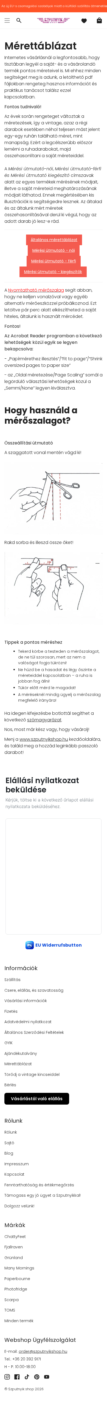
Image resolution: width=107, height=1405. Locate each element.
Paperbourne (17, 1278)
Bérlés (10, 1085)
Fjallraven (13, 1247)
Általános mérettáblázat (54, 239)
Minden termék (18, 1321)
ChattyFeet (15, 1236)
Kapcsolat (14, 1174)
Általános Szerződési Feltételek (34, 1032)
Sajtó (9, 1143)
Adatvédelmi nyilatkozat (28, 1022)
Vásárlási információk (25, 1000)
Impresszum (16, 1164)
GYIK (8, 1043)
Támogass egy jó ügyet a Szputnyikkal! (42, 1195)
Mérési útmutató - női (53, 250)
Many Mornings (19, 1268)
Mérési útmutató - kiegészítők (53, 271)
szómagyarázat (44, 720)
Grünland (13, 1257)
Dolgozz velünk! (19, 1206)
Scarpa (11, 1299)
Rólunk (10, 1132)
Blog (8, 1153)
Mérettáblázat (18, 1064)
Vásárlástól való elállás (37, 1099)
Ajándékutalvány (20, 1053)
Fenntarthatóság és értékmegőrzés (39, 1185)
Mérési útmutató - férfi (53, 261)
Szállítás (12, 979)
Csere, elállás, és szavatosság (33, 990)
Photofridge (15, 1289)
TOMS (9, 1310)
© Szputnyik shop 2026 (24, 1389)
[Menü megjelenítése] (7, 20)
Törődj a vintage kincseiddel (32, 1074)
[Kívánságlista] (83, 20)
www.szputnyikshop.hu (43, 739)
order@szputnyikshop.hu (43, 1351)
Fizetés (11, 1011)
